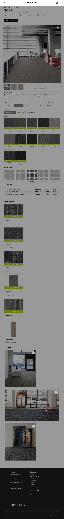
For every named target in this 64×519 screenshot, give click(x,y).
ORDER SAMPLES (10, 20)
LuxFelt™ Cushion (20, 112)
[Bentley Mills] (32, 2)
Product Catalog (11, 7)
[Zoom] (57, 27)
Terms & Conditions (56, 515)
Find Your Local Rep (15, 474)
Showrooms (13, 486)
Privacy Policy (48, 515)
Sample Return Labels (16, 488)
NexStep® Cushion (31, 112)
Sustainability (33, 480)
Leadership (32, 482)
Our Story (32, 474)
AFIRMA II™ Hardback (9, 112)
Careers (32, 484)
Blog (31, 486)
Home (5, 7)
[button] (7, 87)
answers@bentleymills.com (17, 482)
